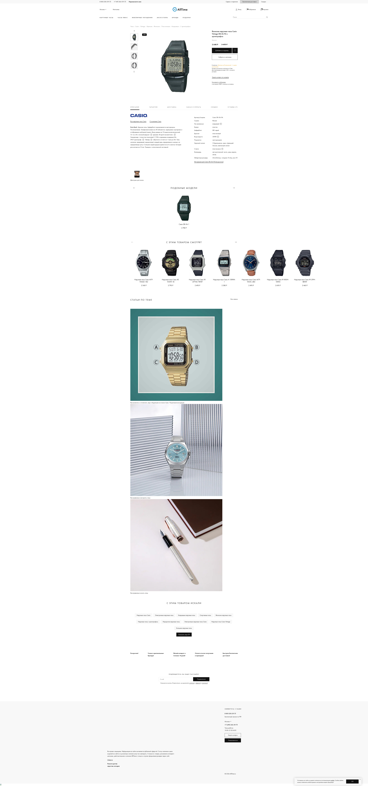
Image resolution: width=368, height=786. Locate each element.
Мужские (149, 26)
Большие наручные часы (184, 628)
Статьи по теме (141, 299)
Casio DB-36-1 (184, 224)
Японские (157, 26)
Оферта (110, 760)
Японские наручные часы (223, 615)
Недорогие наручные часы (171, 622)
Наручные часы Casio (143, 615)
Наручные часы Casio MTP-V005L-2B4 (251, 280)
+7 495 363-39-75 (120, 2)
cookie (332, 780)
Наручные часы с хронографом (148, 622)
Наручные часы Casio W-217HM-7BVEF (197, 280)
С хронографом (185, 26)
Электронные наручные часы (164, 615)
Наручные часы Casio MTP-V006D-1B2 (143, 280)
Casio (137, 26)
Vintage (142, 26)
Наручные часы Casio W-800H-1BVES (278, 280)
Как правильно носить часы (139, 593)
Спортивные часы (205, 615)
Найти (267, 17)
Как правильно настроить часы (140, 498)
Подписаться (201, 679)
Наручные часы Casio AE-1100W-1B (170, 280)
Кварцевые (175, 26)
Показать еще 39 (184, 635)
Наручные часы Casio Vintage (220, 622)
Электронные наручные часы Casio (195, 622)
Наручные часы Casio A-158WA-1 (224, 280)
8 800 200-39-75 (105, 2)
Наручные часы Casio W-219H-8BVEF (304, 280)
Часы (132, 26)
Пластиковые (165, 26)
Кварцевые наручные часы (186, 615)
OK (352, 781)
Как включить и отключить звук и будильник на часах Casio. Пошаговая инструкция (157, 403)
